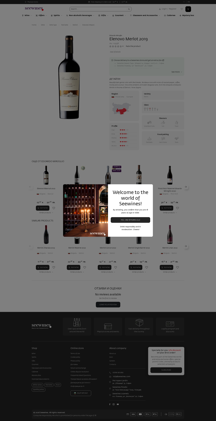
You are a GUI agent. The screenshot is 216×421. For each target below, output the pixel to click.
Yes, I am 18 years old (130, 220)
